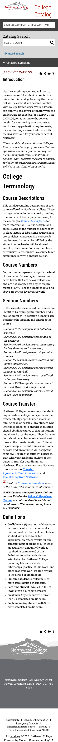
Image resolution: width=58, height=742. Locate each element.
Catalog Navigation (18, 62)
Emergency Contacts (27, 723)
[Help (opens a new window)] (53, 73)
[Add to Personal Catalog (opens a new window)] (41, 73)
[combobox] (29, 25)
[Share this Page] (45, 73)
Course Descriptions (33, 221)
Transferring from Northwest (21, 477)
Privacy (43, 726)
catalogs (15, 736)
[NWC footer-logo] (29, 648)
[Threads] (42, 697)
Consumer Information (36, 719)
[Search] (52, 42)
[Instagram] (6, 697)
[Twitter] (24, 697)
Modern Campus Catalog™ (34, 740)
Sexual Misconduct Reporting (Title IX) (29, 730)
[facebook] (15, 697)
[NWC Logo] (17, 6)
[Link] (4, 483)
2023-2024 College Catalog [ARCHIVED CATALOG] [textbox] (29, 25)
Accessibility (12, 719)
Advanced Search (13, 53)
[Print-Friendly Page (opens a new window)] (49, 73)
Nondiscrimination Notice (21, 726)
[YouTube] (33, 697)
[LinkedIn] (51, 697)
